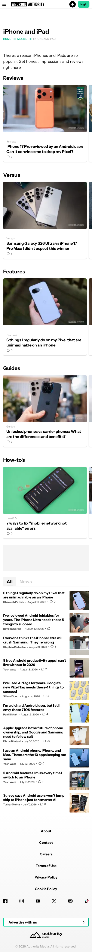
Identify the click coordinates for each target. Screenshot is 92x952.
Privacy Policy (46, 877)
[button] (46, 4)
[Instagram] (21, 901)
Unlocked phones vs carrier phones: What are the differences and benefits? (45, 411)
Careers (46, 854)
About (46, 831)
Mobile (22, 38)
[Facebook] (5, 901)
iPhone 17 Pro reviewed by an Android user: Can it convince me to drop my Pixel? (45, 123)
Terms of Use (46, 866)
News (25, 582)
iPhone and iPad (44, 38)
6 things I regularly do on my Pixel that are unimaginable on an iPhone (45, 316)
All (10, 582)
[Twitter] (54, 901)
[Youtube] (38, 901)
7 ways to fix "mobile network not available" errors (45, 502)
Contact (46, 842)
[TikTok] (87, 901)
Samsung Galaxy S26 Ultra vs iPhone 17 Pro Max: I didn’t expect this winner (45, 220)
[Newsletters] (70, 901)
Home (7, 38)
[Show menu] (4, 4)
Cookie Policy (46, 889)
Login (84, 4)
